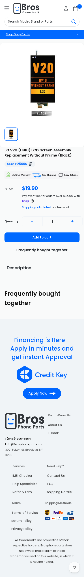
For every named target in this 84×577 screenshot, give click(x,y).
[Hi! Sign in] (66, 8)
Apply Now (37, 393)
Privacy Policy (21, 529)
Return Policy (21, 520)
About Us (55, 425)
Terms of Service (24, 512)
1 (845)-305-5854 (18, 439)
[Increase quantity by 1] (72, 221)
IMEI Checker (22, 475)
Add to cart (42, 237)
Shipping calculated (36, 207)
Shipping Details (59, 492)
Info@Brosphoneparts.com (25, 444)
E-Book (53, 433)
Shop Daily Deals (18, 34)
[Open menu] (6, 8)
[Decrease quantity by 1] (32, 221)
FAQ (50, 484)
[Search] (73, 21)
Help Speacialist (25, 484)
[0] (76, 8)
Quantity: (11, 221)
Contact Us (56, 475)
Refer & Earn (22, 492)
